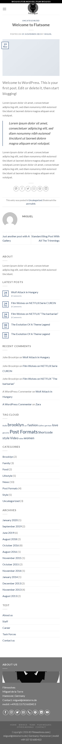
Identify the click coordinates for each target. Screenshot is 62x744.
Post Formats (24, 431)
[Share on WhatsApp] (16, 188)
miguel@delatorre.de (15, 735)
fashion (32, 425)
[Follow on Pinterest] (35, 712)
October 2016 (10, 545)
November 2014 (11, 570)
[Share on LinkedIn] (46, 188)
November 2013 (11, 589)
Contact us (8, 640)
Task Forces (9, 634)
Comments (16, 296)
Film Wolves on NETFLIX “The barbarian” (34, 313)
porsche (5, 433)
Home (13, 725)
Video (14, 438)
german (48, 425)
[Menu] (4, 9)
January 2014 (10, 576)
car (25, 425)
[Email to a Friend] (34, 188)
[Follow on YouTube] (47, 712)
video (21, 438)
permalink (31, 203)
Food (5, 469)
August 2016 (9, 551)
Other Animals (25, 727)
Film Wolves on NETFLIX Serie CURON (33, 302)
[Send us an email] (23, 712)
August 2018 (9, 539)
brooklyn (16, 424)
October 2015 (10, 564)
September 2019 (11, 526)
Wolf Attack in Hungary (24, 292)
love (55, 425)
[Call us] (29, 712)
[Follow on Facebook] (5, 712)
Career (6, 627)
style (6, 438)
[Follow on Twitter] (17, 712)
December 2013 (11, 583)
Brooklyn (7, 456)
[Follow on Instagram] (11, 712)
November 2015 (11, 557)
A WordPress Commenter (17, 404)
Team (32, 725)
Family (6, 463)
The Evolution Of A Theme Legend (30, 324)
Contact (41, 727)
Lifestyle (7, 475)
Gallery (41, 425)
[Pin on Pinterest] (40, 188)
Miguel (48, 34)
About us (7, 615)
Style (5, 494)
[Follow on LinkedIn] (41, 712)
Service (23, 725)
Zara (38, 404)
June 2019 (8, 532)
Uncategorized (31, 21)
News (5, 481)
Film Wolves (44, 725)
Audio (4, 425)
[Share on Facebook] (22, 188)
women (29, 438)
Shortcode (45, 432)
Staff (5, 621)
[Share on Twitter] (28, 188)
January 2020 (10, 520)
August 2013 (9, 595)
